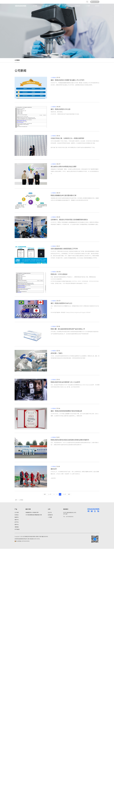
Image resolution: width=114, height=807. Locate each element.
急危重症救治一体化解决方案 (32, 512)
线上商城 (67, 5)
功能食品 (17, 527)
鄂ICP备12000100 (44, 536)
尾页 (69, 494)
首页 (45, 494)
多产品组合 (17, 529)
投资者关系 (77, 5)
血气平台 (17, 522)
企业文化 (50, 512)
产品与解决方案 (46, 5)
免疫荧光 (17, 517)
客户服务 (57, 5)
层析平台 (17, 524)
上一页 (49, 494)
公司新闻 (17, 60)
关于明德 (35, 5)
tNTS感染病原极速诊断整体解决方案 (34, 514)
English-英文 (96, 1)
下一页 (64, 494)
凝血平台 (17, 519)
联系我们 (97, 5)
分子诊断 (17, 512)
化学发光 (17, 514)
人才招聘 (87, 5)
